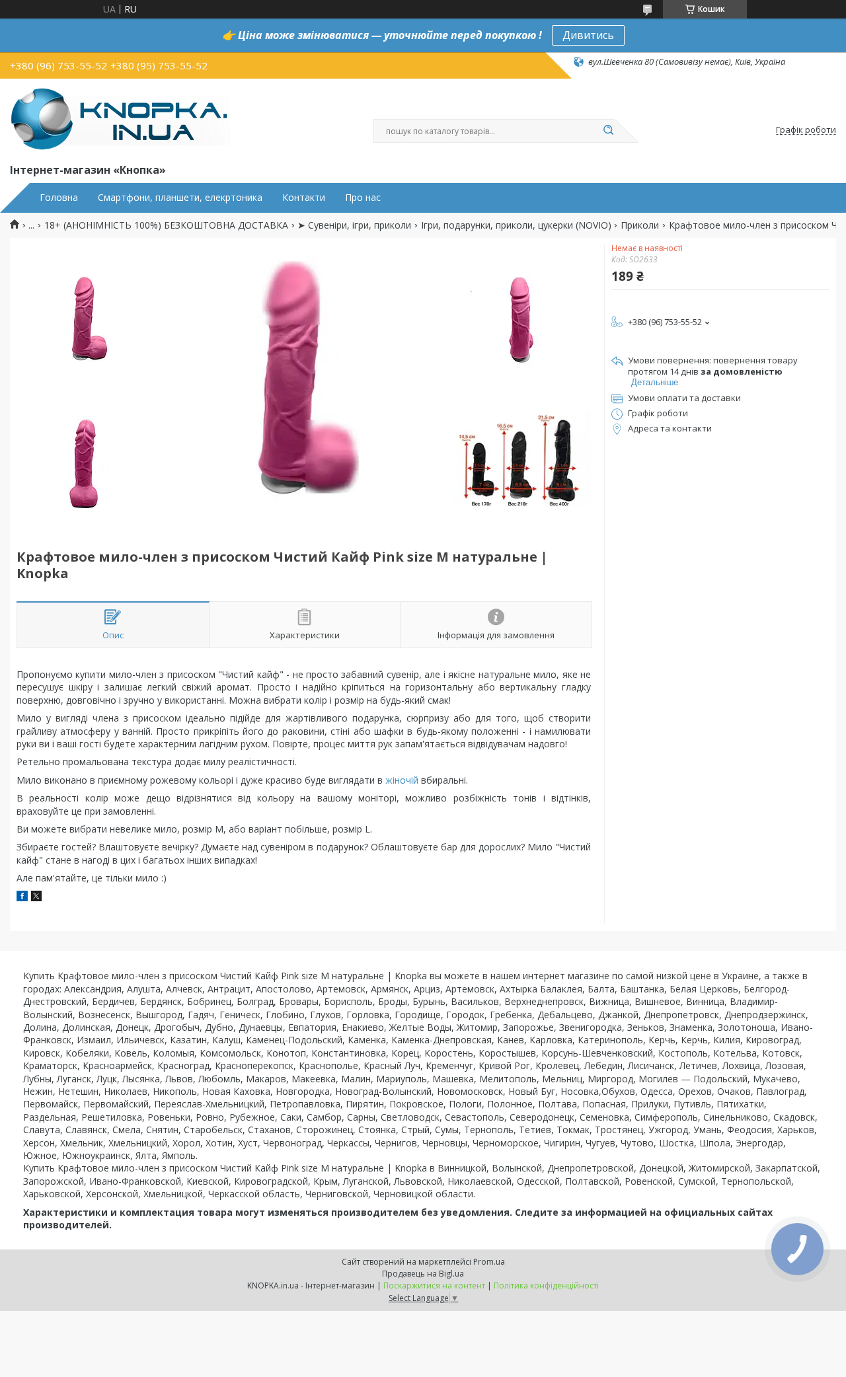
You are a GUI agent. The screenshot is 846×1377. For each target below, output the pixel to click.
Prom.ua (489, 1261)
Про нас (363, 197)
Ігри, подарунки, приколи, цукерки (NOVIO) (516, 225)
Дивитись (588, 35)
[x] (36, 897)
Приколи (640, 225)
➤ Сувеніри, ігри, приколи (354, 225)
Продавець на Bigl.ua (423, 1273)
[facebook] (22, 897)
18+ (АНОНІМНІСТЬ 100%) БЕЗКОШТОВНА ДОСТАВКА (166, 225)
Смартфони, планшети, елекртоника (180, 197)
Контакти (303, 197)
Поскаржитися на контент (434, 1285)
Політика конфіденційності (546, 1285)
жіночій (401, 780)
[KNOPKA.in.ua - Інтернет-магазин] (120, 118)
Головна (59, 197)
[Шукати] (608, 131)
